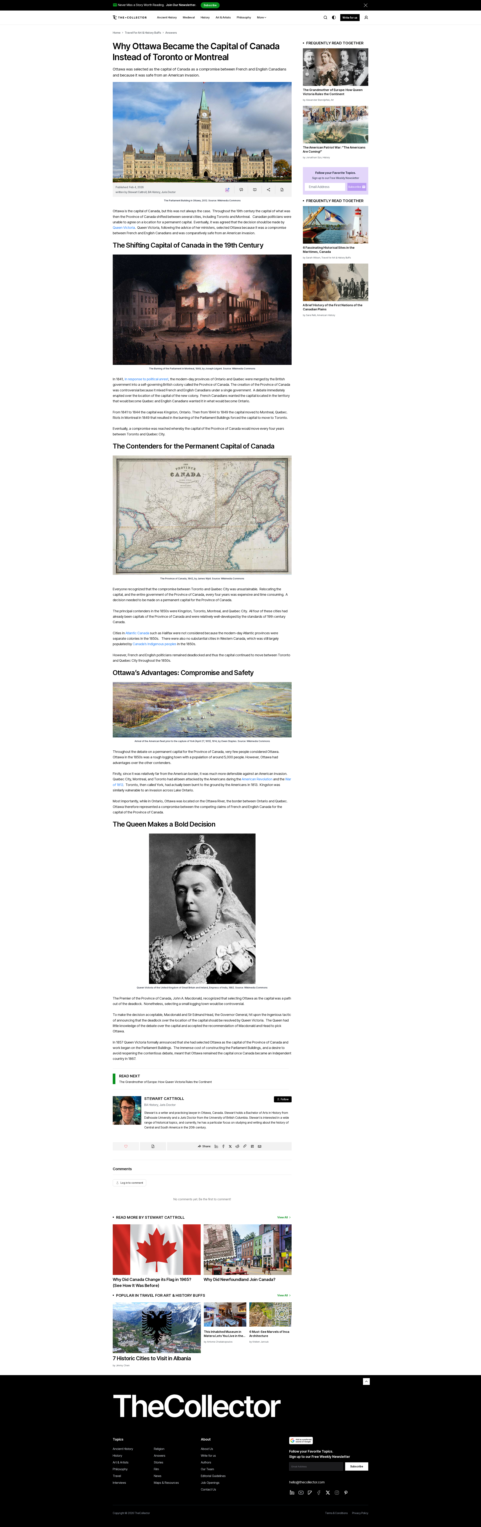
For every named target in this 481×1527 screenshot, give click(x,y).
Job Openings (210, 1483)
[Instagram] (337, 1493)
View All (282, 1217)
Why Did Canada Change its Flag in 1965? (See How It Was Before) (152, 1282)
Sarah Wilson (313, 257)
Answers (171, 32)
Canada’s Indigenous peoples (154, 644)
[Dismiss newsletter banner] (365, 5)
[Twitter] (230, 1146)
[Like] (126, 1146)
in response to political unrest (146, 379)
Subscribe (210, 5)
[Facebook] (223, 1146)
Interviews (119, 1483)
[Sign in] (366, 17)
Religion (159, 1449)
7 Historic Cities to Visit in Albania (152, 1358)
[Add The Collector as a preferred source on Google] (301, 1440)
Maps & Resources (166, 1483)
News (157, 1476)
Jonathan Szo (313, 157)
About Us (207, 1449)
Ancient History (123, 1449)
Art (332, 99)
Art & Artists (121, 1462)
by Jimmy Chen (121, 1365)
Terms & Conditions (336, 1513)
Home (116, 32)
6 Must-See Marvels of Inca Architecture (269, 1334)
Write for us (350, 17)
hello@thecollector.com (306, 1482)
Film (156, 1469)
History (326, 157)
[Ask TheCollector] (227, 190)
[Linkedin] (216, 1146)
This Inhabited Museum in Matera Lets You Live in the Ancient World (223, 1334)
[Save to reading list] (255, 189)
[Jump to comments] (241, 189)
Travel (117, 1476)
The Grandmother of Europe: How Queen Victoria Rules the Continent (165, 1082)
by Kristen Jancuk (259, 1341)
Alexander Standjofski (318, 99)
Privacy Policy (360, 1513)
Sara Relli (311, 315)
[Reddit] (237, 1146)
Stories (158, 1462)
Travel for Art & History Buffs (143, 32)
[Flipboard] (252, 1146)
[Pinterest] (346, 1493)
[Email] (259, 1146)
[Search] (325, 17)
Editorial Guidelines (213, 1476)
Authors (206, 1462)
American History (326, 315)
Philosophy (120, 1469)
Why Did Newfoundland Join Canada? (239, 1279)
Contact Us (208, 1489)
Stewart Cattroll (137, 192)
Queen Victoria (124, 228)
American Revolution (257, 779)
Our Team (207, 1469)
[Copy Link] (245, 1146)
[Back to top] (366, 1381)
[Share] (268, 189)
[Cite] (282, 189)
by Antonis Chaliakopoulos (218, 1341)
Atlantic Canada (137, 633)
